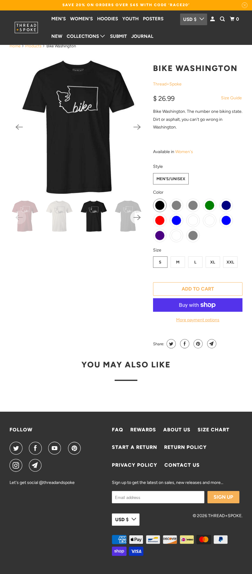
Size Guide (231, 98)
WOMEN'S (81, 19)
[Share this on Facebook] (184, 343)
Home (15, 46)
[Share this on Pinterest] (197, 343)
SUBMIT (118, 36)
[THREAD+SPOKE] (26, 28)
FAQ (117, 430)
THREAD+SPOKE (225, 515)
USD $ (189, 19)
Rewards (143, 430)
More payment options (197, 320)
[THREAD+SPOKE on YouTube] (56, 448)
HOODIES (107, 19)
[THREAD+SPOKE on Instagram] (17, 465)
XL (212, 262)
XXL (230, 262)
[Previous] (19, 127)
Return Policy (185, 447)
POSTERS (153, 19)
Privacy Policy (134, 465)
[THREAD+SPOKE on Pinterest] (75, 448)
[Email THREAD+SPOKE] (36, 465)
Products (33, 46)
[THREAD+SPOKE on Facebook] (36, 448)
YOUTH (130, 19)
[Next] (137, 127)
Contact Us (182, 465)
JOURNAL (142, 36)
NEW (56, 36)
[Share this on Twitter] (170, 343)
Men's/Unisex (170, 178)
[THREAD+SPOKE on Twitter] (17, 448)
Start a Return (134, 447)
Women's (184, 151)
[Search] (223, 19)
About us (177, 430)
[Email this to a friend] (211, 343)
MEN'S (58, 19)
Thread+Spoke (167, 84)
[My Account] (213, 19)
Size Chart (214, 430)
